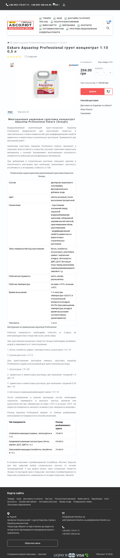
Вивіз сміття (49, 25)
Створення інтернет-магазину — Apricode (26, 554)
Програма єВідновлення (83, 29)
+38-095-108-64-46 (71, 534)
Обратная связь (32, 543)
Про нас (43, 22)
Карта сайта (15, 493)
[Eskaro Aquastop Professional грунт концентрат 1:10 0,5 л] (46, 84)
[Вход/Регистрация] (64, 5)
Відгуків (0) (23, 112)
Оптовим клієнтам (53, 29)
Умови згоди (65, 502)
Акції (59, 18)
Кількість (99, 68)
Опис (10, 112)
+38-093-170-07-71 (71, 530)
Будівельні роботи (49, 32)
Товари (46, 18)
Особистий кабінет (28, 502)
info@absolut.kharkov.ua (73, 517)
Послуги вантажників (66, 22)
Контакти (86, 25)
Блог (106, 499)
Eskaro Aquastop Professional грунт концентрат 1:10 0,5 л (40, 43)
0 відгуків (32, 56)
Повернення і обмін (82, 502)
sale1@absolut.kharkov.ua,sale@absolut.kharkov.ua (86, 520)
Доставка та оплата (78, 18)
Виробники (68, 25)
